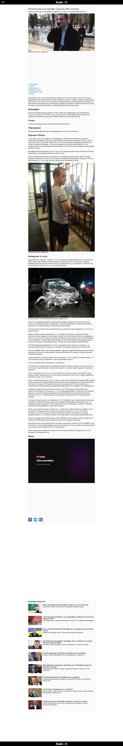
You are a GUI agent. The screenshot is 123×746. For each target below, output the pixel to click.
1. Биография (32, 84)
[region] (61, 68)
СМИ (61, 400)
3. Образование (33, 88)
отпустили (69, 357)
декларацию (75, 411)
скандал (56, 260)
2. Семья (31, 86)
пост (56, 334)
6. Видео (31, 94)
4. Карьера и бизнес (35, 90)
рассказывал (45, 373)
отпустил (56, 391)
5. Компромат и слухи (35, 92)
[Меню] (3, 2)
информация (87, 329)
